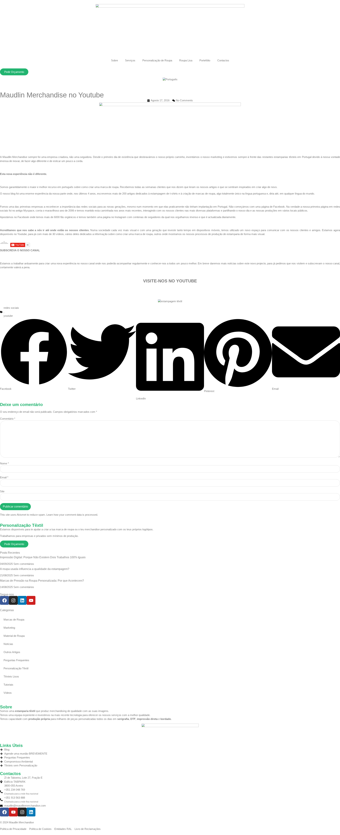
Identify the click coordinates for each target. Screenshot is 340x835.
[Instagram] (13, 600)
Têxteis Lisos (11, 676)
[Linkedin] (22, 600)
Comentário (7, 418)
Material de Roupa (14, 635)
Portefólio (204, 60)
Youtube (22, 234)
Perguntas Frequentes (16, 660)
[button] (34, 354)
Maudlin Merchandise (14, 156)
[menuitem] (170, 79)
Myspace (28, 210)
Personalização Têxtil (16, 668)
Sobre (114, 60)
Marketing (9, 627)
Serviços (130, 60)
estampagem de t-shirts (164, 193)
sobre (77, 187)
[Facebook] (4, 600)
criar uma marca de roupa (103, 187)
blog (13, 193)
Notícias (8, 643)
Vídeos (8, 692)
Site (2, 491)
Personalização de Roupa (157, 60)
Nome (4, 463)
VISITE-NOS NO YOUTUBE (170, 281)
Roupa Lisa (185, 60)
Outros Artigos (12, 652)
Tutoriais (8, 684)
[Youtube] (31, 600)
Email (4, 477)
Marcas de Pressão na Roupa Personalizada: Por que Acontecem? (42, 580)
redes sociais (11, 307)
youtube (8, 315)
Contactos (223, 60)
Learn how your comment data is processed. (72, 514)
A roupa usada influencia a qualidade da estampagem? (34, 568)
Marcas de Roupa (14, 619)
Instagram (120, 217)
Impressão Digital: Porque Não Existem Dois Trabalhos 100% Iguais (43, 557)
